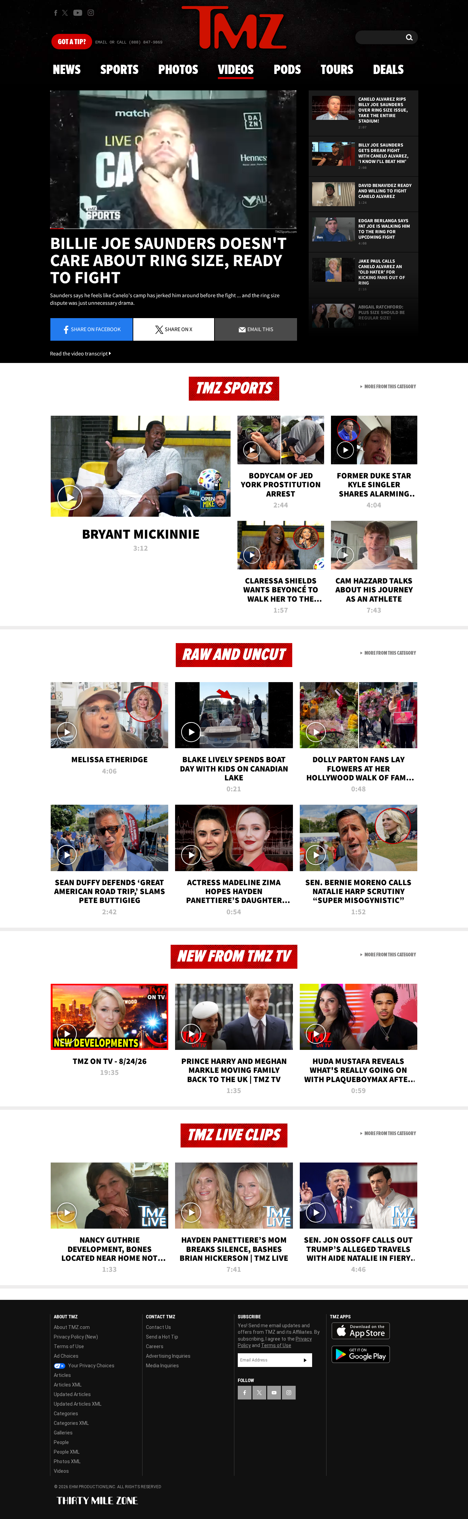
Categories (66, 1413)
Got (72, 42)
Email (259, 329)
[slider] (173, 228)
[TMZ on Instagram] (91, 12)
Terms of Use (69, 1346)
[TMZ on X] (66, 13)
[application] (173, 159)
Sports (119, 70)
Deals (388, 70)
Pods (287, 70)
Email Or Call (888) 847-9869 (128, 42)
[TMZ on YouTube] (274, 1392)
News (67, 70)
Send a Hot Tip (162, 1337)
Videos (236, 70)
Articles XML (68, 1385)
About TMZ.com (72, 1327)
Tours (337, 70)
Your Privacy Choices (90, 1365)
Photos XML (67, 1461)
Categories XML (71, 1423)
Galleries (63, 1432)
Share (96, 329)
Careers (154, 1346)
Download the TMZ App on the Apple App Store (361, 1331)
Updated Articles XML (77, 1404)
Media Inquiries (162, 1365)
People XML (66, 1452)
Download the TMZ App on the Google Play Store (361, 1354)
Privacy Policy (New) (76, 1337)
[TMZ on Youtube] (78, 12)
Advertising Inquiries (168, 1356)
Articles (62, 1375)
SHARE (178, 329)
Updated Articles (72, 1394)
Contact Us (158, 1327)
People (61, 1442)
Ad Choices (66, 1356)
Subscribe (305, 1360)
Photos (178, 70)
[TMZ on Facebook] (55, 13)
